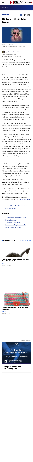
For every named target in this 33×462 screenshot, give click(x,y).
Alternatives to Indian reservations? (16, 218)
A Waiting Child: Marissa (13, 222)
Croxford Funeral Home (14, 52)
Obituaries (7, 15)
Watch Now (28, 2)
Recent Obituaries (10, 220)
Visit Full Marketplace (25, 240)
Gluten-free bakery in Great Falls (15, 225)
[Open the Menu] (2, 2)
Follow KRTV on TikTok (13, 227)
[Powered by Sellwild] (28, 340)
